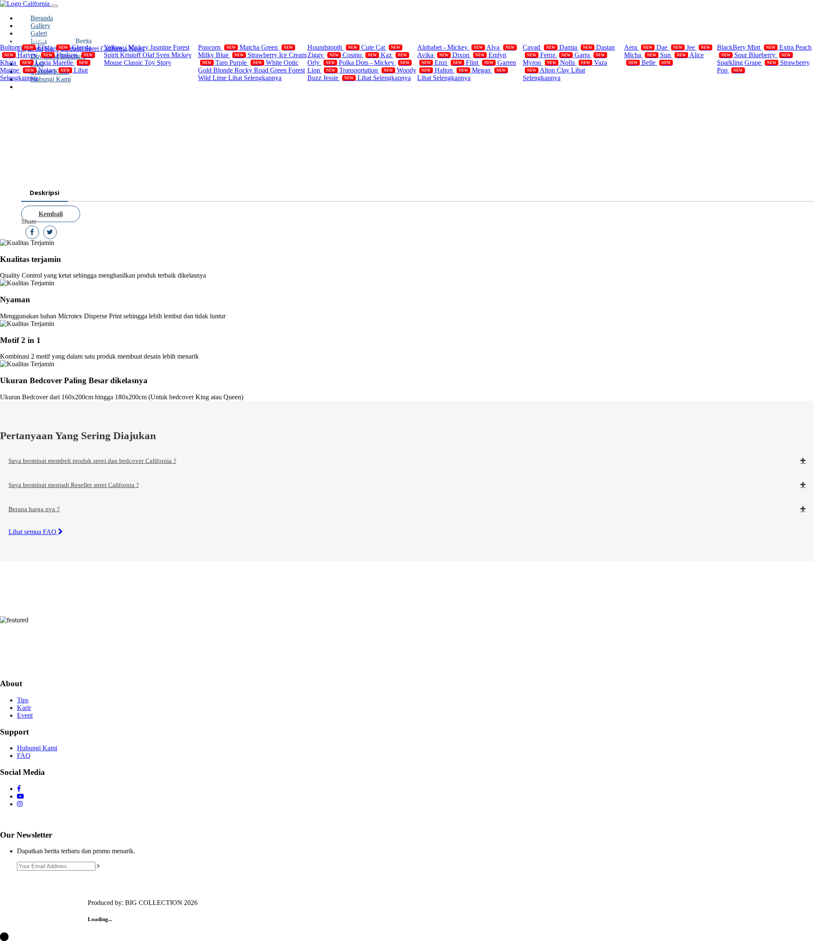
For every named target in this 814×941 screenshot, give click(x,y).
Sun (673, 54)
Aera (638, 47)
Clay (564, 70)
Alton (548, 70)
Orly (321, 62)
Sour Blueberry (762, 54)
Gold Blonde (216, 70)
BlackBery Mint (746, 47)
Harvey (35, 54)
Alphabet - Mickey (450, 47)
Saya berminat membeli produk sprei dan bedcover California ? (92, 460)
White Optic (282, 62)
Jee (698, 47)
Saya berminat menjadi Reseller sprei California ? (73, 485)
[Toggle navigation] (54, 6)
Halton (451, 70)
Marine (17, 70)
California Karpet (558, 39)
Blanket (438, 39)
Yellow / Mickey (127, 47)
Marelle (70, 62)
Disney (124, 39)
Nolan (54, 70)
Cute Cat (380, 47)
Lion (321, 70)
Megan (489, 70)
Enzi (448, 62)
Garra (589, 54)
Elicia (52, 47)
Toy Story (158, 62)
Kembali (51, 213)
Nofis (575, 62)
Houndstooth (332, 47)
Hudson (74, 54)
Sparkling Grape (746, 62)
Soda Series (743, 39)
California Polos (231, 39)
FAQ (24, 755)
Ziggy (323, 54)
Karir (24, 707)
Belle (656, 62)
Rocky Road (252, 70)
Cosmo (360, 54)
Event (25, 715)
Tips (22, 700)
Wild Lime (213, 77)
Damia (575, 47)
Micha (640, 54)
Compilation (28, 39)
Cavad (539, 47)
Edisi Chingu (653, 39)
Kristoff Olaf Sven (145, 54)
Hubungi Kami (37, 748)
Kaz (394, 54)
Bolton (16, 47)
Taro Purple (238, 62)
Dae (669, 47)
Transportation (366, 70)
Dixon (468, 54)
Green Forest (287, 70)
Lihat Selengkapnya (255, 77)
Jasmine (161, 47)
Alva (500, 47)
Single (326, 39)
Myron (539, 62)
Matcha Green (266, 47)
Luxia (44, 62)
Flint (479, 62)
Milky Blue (221, 54)
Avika (433, 54)
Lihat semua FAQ (33, 531)
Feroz (555, 54)
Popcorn (217, 47)
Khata (15, 62)
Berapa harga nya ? (34, 509)
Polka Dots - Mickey (374, 62)
